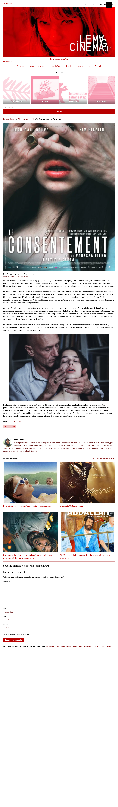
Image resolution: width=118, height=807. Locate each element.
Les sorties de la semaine (36, 66)
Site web (5, 624)
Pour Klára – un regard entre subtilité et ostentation (27, 505)
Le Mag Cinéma (9, 119)
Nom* (4, 608)
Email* (5, 616)
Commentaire (7, 581)
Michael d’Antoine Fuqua (71, 505)
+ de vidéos (68, 66)
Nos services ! (83, 66)
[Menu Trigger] (109, 5)
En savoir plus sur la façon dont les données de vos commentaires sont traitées (78, 646)
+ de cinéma (55, 66)
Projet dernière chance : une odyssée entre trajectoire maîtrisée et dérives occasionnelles (27, 556)
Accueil (20, 66)
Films (20, 119)
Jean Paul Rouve (10, 426)
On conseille (29, 119)
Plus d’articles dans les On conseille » (104, 459)
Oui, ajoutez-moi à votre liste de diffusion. (18, 634)
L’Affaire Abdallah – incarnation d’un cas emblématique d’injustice (85, 556)
